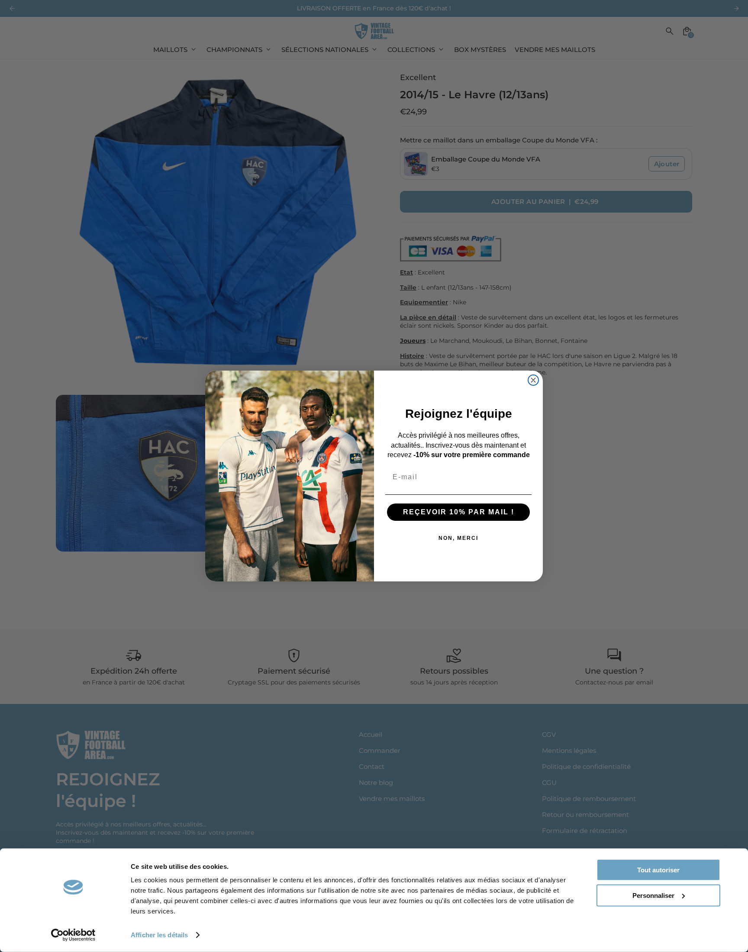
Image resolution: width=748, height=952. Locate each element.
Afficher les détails (159, 935)
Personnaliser (653, 895)
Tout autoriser (658, 870)
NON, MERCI (458, 538)
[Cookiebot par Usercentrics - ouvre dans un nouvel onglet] (73, 935)
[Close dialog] (533, 380)
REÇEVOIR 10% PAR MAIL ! (458, 512)
